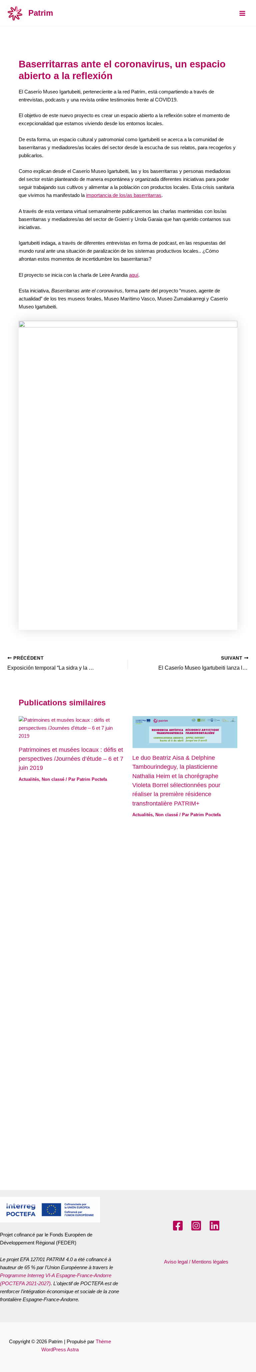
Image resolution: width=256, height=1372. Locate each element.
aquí (133, 275)
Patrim (40, 13)
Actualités (29, 779)
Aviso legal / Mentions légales (196, 1262)
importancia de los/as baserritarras (123, 195)
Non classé (53, 779)
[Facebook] (177, 1225)
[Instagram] (196, 1225)
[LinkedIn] (214, 1225)
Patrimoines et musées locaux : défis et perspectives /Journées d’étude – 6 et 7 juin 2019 (71, 758)
